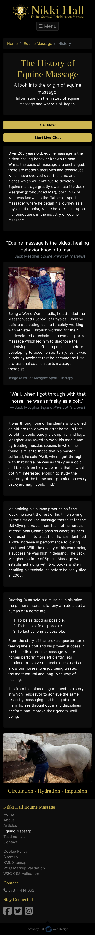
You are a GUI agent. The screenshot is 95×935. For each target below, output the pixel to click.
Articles (10, 825)
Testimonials (14, 836)
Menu (49, 26)
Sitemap (10, 857)
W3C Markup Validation (24, 868)
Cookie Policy (15, 851)
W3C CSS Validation (21, 873)
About (8, 820)
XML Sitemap (15, 862)
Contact (10, 842)
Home (8, 814)
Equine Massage (17, 831)
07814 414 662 (21, 890)
